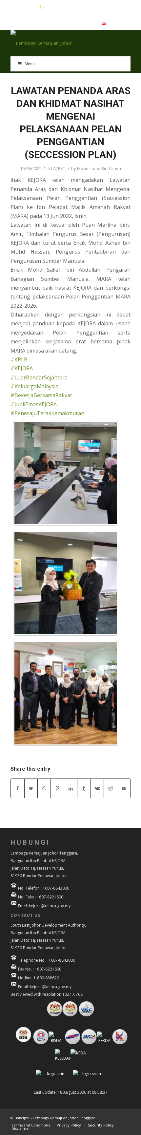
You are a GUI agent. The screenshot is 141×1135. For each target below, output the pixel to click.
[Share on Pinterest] (57, 788)
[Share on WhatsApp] (44, 788)
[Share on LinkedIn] (70, 788)
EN (13, 6)
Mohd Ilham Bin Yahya (99, 168)
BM (24, 6)
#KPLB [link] (19, 359)
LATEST (58, 168)
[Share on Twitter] (31, 788)
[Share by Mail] (123, 788)
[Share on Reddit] (110, 788)
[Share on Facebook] (17, 788)
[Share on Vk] (97, 788)
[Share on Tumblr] (83, 788)
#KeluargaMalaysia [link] (34, 386)
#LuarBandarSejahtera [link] (39, 377)
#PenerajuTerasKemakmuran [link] (47, 413)
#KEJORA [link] (21, 368)
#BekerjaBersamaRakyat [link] (41, 395)
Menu (30, 64)
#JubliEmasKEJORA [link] (33, 404)
